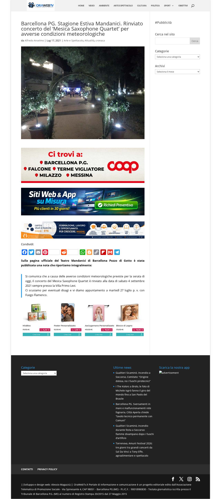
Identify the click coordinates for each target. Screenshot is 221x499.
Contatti (27, 469)
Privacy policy (47, 469)
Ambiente (104, 5)
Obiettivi (183, 5)
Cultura (141, 5)
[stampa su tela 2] (83, 334)
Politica (155, 5)
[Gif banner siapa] (83, 236)
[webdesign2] (83, 215)
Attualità (89, 40)
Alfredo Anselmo (34, 40)
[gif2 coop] (83, 180)
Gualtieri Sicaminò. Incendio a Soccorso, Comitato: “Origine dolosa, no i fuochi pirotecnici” (133, 377)
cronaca (100, 40)
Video (91, 5)
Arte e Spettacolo (123, 5)
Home (81, 5)
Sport (167, 5)
